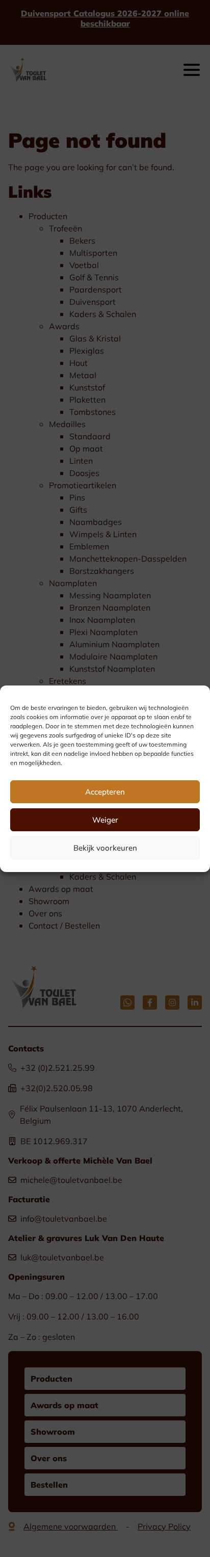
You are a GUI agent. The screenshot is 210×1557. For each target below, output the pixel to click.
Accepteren (105, 791)
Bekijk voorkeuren (105, 847)
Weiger (105, 819)
